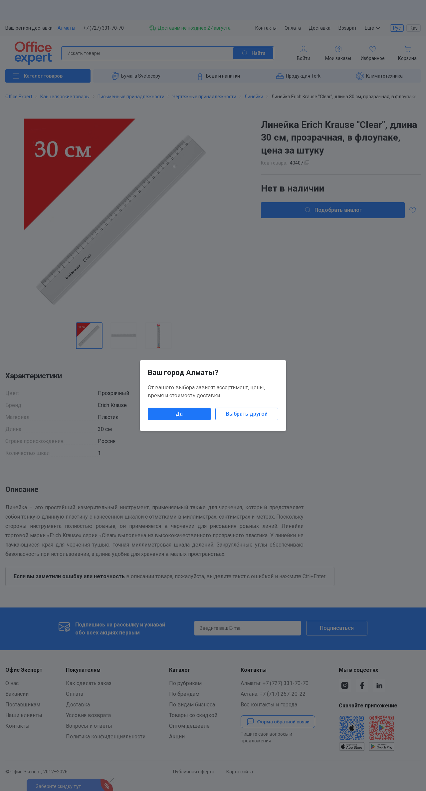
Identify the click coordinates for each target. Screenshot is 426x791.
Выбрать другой (247, 414)
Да (179, 414)
